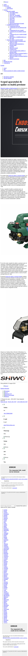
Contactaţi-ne (7, 63)
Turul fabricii (10, 8)
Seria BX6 (12, 20)
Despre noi (6, 5)
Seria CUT (12, 19)
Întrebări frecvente (8, 61)
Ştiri (5, 60)
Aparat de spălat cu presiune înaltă (15, 39)
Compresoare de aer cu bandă (17, 30)
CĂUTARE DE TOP (22, 401)
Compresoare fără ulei (15, 26)
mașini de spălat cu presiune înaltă (16, 175)
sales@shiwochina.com (9, 425)
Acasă (5, 4)
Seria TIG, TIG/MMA (15, 15)
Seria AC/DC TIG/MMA (16, 16)
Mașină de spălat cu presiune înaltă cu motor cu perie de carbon (18, 54)
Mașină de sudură (11, 11)
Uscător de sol (13, 49)
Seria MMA (12, 14)
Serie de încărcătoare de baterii (17, 23)
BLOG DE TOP (12, 401)
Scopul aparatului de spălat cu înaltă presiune (14, 70)
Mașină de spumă (14, 48)
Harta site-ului (4, 401)
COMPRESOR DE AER (13, 24)
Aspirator (12, 46)
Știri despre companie (9, 76)
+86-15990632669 (8, 413)
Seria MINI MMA (14, 12)
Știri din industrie (8, 78)
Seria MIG (12, 18)
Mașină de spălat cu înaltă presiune (9, 88)
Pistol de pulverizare (14, 58)
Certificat (9, 7)
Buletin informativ (5, 388)
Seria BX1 (12, 22)
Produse (5, 10)
